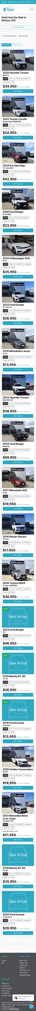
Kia (3, 963)
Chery (4, 960)
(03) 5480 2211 (27, 2)
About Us (5, 983)
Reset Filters (6, 45)
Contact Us (6, 986)
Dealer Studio (14, 1009)
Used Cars (23, 965)
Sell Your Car (24, 970)
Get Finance (18, 91)
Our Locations (7, 988)
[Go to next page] (22, 944)
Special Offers (25, 975)
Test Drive (23, 973)
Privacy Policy (7, 995)
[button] (31, 9)
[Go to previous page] (13, 944)
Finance (22, 968)
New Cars (23, 960)
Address (14, 2)
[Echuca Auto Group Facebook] (3, 2)
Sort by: (14, 36)
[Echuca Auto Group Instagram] (5, 2)
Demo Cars (24, 963)
